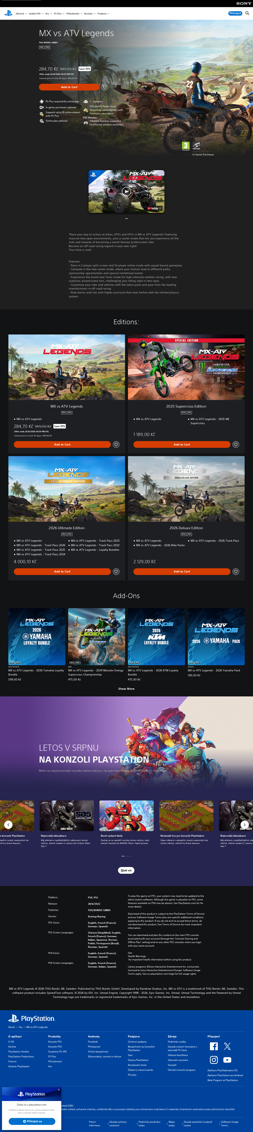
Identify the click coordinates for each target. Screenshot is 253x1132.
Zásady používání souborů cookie (198, 1123)
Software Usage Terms (229, 1123)
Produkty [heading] (54, 1036)
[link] (126, 824)
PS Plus (57, 13)
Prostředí (93, 1041)
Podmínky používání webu (149, 1123)
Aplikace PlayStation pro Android (225, 1075)
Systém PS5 (35, 13)
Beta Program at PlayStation (223, 1080)
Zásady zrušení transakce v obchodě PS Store (182, 1048)
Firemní (12, 1061)
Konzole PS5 (55, 1041)
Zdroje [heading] (172, 1036)
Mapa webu (172, 1123)
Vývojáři (172, 1065)
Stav (130, 1055)
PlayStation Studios (18, 1051)
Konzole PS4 (55, 1046)
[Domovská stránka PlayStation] (8, 13)
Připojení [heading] (214, 1036)
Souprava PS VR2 (57, 1051)
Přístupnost (94, 1046)
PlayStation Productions (21, 1056)
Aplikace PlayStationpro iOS (223, 1070)
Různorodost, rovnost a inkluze (104, 1056)
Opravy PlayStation (138, 1060)
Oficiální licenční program (181, 1070)
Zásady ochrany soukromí (117, 1123)
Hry (47, 13)
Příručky (132, 1075)
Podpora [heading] (134, 1036)
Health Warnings (137, 956)
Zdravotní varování (178, 1060)
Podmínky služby (177, 1041)
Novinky (88, 13)
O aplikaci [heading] (15, 1036)
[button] (126, 191)
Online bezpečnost (98, 1051)
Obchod (20, 13)
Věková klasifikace (178, 1055)
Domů (11, 1027)
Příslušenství (72, 13)
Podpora (102, 13)
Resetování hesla (137, 1065)
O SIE (11, 1041)
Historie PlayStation (18, 1066)
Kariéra (12, 1046)
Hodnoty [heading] (94, 1036)
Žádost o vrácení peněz (140, 1070)
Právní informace (94, 1123)
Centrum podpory (137, 1041)
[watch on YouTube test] (154, 208)
